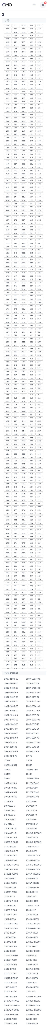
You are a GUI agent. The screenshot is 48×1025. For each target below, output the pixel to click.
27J (23, 144)
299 (15, 101)
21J (15, 171)
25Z (31, 345)
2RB (39, 526)
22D (31, 421)
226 (23, 95)
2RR (7, 540)
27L (15, 414)
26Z (23, 388)
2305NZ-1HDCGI (33, 928)
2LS (7, 78)
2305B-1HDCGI (10, 946)
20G (7, 223)
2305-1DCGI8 (10, 887)
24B (31, 138)
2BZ (39, 606)
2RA (31, 526)
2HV (23, 329)
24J (15, 292)
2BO (23, 602)
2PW (31, 510)
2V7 (31, 82)
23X (39, 619)
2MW (15, 434)
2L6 (31, 391)
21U (23, 576)
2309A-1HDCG (10, 992)
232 (31, 101)
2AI (39, 470)
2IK (31, 335)
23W (23, 210)
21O (39, 573)
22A (31, 151)
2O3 (31, 490)
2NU (23, 487)
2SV (23, 309)
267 (8, 164)
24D (31, 457)
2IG (23, 335)
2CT (31, 240)
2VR (15, 227)
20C (31, 187)
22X (39, 589)
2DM (39, 180)
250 (23, 58)
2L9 (15, 395)
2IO (15, 55)
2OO (15, 497)
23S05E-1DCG (32, 901)
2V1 (31, 250)
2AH (31, 470)
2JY (15, 358)
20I (15, 118)
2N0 (7, 437)
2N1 (8, 49)
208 (7, 25)
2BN (7, 451)
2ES (7, 292)
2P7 (23, 500)
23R (31, 619)
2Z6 (7, 454)
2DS (31, 550)
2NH (39, 256)
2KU (15, 286)
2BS (7, 606)
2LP (7, 138)
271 (39, 121)
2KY (31, 286)
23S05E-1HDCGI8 (33, 1010)
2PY (7, 513)
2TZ (15, 665)
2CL (15, 151)
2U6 (31, 668)
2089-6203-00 (33, 679)
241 (39, 105)
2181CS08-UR (32, 824)
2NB (15, 477)
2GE (23, 556)
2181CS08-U (31, 801)
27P (15, 240)
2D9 (7, 559)
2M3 (7, 82)
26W (23, 352)
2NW (39, 487)
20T (7, 207)
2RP (31, 536)
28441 (7, 779)
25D (23, 286)
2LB (31, 279)
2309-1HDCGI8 (32, 1014)
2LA (31, 167)
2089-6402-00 (11, 688)
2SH (7, 579)
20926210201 (32, 788)
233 (7, 131)
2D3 (23, 263)
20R (23, 283)
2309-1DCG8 (10, 847)
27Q (7, 421)
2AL (23, 147)
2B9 (31, 197)
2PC (23, 68)
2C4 (39, 273)
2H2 (31, 194)
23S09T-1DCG (10, 960)
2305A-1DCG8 (32, 838)
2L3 (7, 391)
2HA (7, 319)
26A (15, 375)
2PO (39, 240)
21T (31, 203)
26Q (23, 381)
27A (39, 263)
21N (31, 573)
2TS (15, 662)
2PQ (7, 510)
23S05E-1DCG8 (11, 874)
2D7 (31, 233)
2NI (23, 480)
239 (15, 95)
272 (39, 35)
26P (23, 128)
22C (39, 260)
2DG (23, 629)
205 (31, 98)
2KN (15, 372)
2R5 (31, 174)
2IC (31, 62)
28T (7, 444)
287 (7, 98)
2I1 (31, 332)
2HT (7, 329)
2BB (39, 550)
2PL (23, 154)
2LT (31, 401)
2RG (39, 530)
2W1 (23, 75)
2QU (7, 553)
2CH (7, 612)
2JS (39, 286)
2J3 (7, 342)
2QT (15, 299)
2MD (7, 411)
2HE (23, 319)
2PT (23, 223)
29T (23, 464)
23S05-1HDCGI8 (11, 842)
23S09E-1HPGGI (33, 924)
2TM (15, 556)
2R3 (23, 523)
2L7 (39, 391)
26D (31, 375)
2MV (7, 434)
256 (7, 58)
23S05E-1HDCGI (33, 942)
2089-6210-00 (32, 697)
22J (15, 144)
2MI (31, 414)
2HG (39, 319)
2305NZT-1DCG (33, 906)
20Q (23, 253)
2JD (39, 345)
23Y (7, 622)
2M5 (7, 85)
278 (7, 144)
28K (39, 114)
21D (39, 569)
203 (7, 95)
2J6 (31, 342)
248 (39, 95)
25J (7, 141)
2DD (23, 65)
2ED (15, 45)
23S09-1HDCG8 (33, 1005)
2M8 (31, 85)
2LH (39, 128)
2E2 (7, 306)
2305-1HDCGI (10, 933)
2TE (7, 655)
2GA (39, 559)
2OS (23, 497)
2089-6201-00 (32, 683)
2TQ (39, 658)
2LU (39, 401)
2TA (31, 652)
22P (39, 190)
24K (23, 45)
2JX (7, 358)
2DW (31, 635)
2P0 (39, 230)
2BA (39, 596)
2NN (15, 484)
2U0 (23, 665)
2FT (7, 220)
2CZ (15, 88)
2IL (39, 335)
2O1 (23, 490)
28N (23, 441)
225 (7, 121)
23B (39, 141)
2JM (31, 352)
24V (31, 42)
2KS (39, 372)
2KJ (31, 368)
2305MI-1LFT (10, 878)
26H (15, 378)
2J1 (23, 302)
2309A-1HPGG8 (11, 978)
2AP (7, 230)
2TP (23, 177)
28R (23, 167)
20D (31, 236)
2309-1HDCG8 (32, 978)
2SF (23, 609)
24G (23, 457)
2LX (15, 405)
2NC (23, 477)
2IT (16, 339)
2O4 (39, 490)
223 (31, 108)
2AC (15, 210)
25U (39, 177)
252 (15, 32)
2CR (15, 250)
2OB (23, 494)
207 (15, 138)
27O (31, 418)
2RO (23, 536)
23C (39, 164)
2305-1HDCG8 (10, 838)
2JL (15, 352)
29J (23, 461)
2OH (39, 494)
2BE (15, 599)
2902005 (8, 801)
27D (23, 408)
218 (15, 29)
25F (7, 55)
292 (31, 114)
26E (31, 147)
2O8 (15, 494)
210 (39, 101)
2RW (39, 540)
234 (23, 118)
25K (31, 45)
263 (7, 134)
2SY (23, 645)
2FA (7, 147)
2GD (15, 289)
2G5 (39, 289)
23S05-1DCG (31, 960)
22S (23, 164)
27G (39, 408)
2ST (39, 62)
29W (7, 467)
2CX (39, 622)
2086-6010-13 (10, 742)
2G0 (39, 296)
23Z (7, 190)
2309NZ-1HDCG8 (11, 1010)
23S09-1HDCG (10, 965)
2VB (39, 246)
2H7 (23, 316)
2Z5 (15, 263)
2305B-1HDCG (32, 878)
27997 (7, 760)
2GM (23, 256)
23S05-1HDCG (10, 910)
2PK (15, 507)
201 (8, 35)
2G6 (39, 279)
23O (15, 619)
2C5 (31, 269)
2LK (31, 398)
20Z (31, 569)
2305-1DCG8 (31, 851)
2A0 (39, 82)
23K (39, 68)
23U (31, 563)
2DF (15, 213)
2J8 (7, 345)
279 (15, 25)
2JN (39, 352)
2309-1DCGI (31, 955)
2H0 (39, 457)
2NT (7, 180)
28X (31, 444)
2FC (15, 220)
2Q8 (15, 517)
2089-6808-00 (33, 706)
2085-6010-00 (32, 729)
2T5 (23, 648)
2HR (31, 325)
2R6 (39, 523)
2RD (15, 530)
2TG (23, 655)
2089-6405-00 (11, 706)
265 (39, 118)
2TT (23, 230)
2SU (15, 645)
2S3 (15, 546)
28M (23, 114)
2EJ (7, 642)
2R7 (7, 526)
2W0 (31, 75)
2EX (39, 154)
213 (39, 111)
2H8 (31, 316)
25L (7, 42)
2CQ (23, 622)
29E (31, 144)
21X (15, 579)
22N (15, 586)
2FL (23, 582)
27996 (29, 760)
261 (23, 131)
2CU (15, 260)
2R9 (23, 526)
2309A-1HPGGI (32, 987)
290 (7, 29)
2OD (31, 494)
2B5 (39, 299)
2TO (23, 658)
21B (31, 177)
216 (23, 29)
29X (15, 467)
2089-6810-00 (32, 715)
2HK (23, 322)
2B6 (23, 276)
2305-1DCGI (9, 897)
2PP (39, 507)
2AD (7, 470)
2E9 (31, 642)
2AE (15, 470)
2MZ (39, 434)
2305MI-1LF (31, 910)
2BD (7, 599)
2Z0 (31, 263)
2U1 (31, 665)
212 (8, 114)
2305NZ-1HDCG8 (11, 865)
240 (23, 35)
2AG (23, 470)
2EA (39, 642)
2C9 (39, 418)
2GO (23, 227)
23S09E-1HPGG (11, 924)
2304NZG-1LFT (32, 847)
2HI (15, 243)
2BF (23, 599)
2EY (31, 474)
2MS (15, 431)
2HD (39, 200)
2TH (31, 655)
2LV (7, 405)
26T (39, 381)
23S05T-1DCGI (10, 892)
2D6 (23, 266)
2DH (31, 629)
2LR (23, 401)
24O (7, 279)
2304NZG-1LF (10, 942)
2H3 (23, 312)
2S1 (39, 543)
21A (8, 243)
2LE (39, 395)
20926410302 (32, 797)
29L (15, 200)
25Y (23, 190)
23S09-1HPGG (32, 887)
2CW (23, 187)
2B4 (23, 289)
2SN (31, 639)
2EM (39, 579)
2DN (23, 447)
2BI (39, 599)
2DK (15, 632)
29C (23, 203)
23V (15, 553)
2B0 (39, 269)
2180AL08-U (9, 810)
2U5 (23, 668)
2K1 (39, 243)
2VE (23, 213)
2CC (7, 566)
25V (39, 283)
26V (23, 385)
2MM (39, 421)
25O (31, 312)
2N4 (31, 52)
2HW (31, 329)
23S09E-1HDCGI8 (33, 865)
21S (15, 194)
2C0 (7, 266)
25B (31, 190)
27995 (29, 756)
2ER (15, 451)
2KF (39, 365)
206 (39, 45)
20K (39, 52)
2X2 (31, 625)
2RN (15, 536)
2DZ (23, 639)
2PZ (15, 513)
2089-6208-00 (11, 679)
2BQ (39, 602)
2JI (39, 348)
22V (7, 589)
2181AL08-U (31, 806)
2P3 (39, 292)
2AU (39, 592)
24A (31, 39)
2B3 (7, 240)
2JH (31, 348)
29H (15, 461)
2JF (15, 348)
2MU (39, 431)
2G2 (7, 302)
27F (31, 408)
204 (15, 111)
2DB (31, 65)
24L (39, 39)
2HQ (23, 325)
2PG (23, 503)
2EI (8, 658)
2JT (15, 355)
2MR (7, 431)
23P (23, 553)
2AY (23, 596)
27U (23, 424)
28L (31, 164)
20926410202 (10, 788)
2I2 (39, 332)
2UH (31, 292)
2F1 (23, 563)
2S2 (7, 546)
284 (39, 25)
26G (7, 174)
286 (31, 88)
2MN (23, 233)
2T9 (23, 652)
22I (8, 586)
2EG (39, 563)
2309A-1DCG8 (10, 983)
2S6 (39, 546)
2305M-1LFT (31, 983)
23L (31, 68)
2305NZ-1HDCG (11, 901)
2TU (23, 662)
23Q (23, 619)
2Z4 (39, 451)
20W (7, 569)
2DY (15, 639)
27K (23, 411)
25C (39, 42)
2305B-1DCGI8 (10, 883)
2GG (7, 200)
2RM (7, 536)
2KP (23, 372)
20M (39, 220)
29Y (23, 467)
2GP (7, 582)
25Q (15, 319)
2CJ (7, 615)
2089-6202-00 (33, 720)
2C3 (39, 266)
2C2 (23, 184)
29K (7, 236)
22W (31, 589)
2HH (7, 322)
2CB (31, 230)
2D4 (15, 256)
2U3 (23, 78)
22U (15, 566)
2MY (31, 434)
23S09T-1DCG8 (33, 860)
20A (15, 474)
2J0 (31, 339)
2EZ (15, 35)
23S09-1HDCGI (10, 974)
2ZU (31, 296)
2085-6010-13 (10, 756)
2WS (39, 625)
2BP (31, 602)
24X (15, 563)
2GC (31, 556)
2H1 (8, 312)
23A (7, 72)
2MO (39, 424)
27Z (31, 428)
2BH (31, 599)
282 (31, 58)
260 (31, 128)
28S (23, 180)
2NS (15, 487)
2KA (7, 365)
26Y (15, 388)
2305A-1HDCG (32, 933)
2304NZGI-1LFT (11, 851)
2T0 (31, 72)
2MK (23, 421)
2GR (23, 451)
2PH (31, 503)
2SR (23, 279)
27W (7, 428)
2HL (31, 322)
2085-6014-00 (32, 751)
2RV (31, 540)
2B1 (23, 161)
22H (31, 213)
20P (7, 217)
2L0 (31, 388)
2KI (23, 368)
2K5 (7, 362)
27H (15, 411)
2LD (31, 395)
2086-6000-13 (32, 738)
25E (15, 177)
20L (23, 236)
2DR (7, 635)
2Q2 (31, 513)
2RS (31, 78)
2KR (31, 372)
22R (23, 174)
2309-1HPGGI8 (10, 860)
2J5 (23, 342)
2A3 (31, 220)
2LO (15, 401)
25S (39, 157)
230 (31, 29)
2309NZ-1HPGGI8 (12, 1005)
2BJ (7, 602)
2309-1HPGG (10, 969)
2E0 (15, 283)
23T (15, 187)
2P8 (31, 500)
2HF (31, 319)
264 (15, 105)
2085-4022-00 (33, 742)
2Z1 (23, 273)
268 (7, 105)
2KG (7, 368)
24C (23, 39)
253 (7, 128)
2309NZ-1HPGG (11, 955)
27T (39, 171)
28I (15, 441)
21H (31, 180)
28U (15, 444)
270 (31, 35)
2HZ (15, 332)
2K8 (31, 362)
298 (7, 39)
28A (7, 118)
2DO (31, 632)
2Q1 (23, 513)
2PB (39, 65)
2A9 (39, 306)
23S (39, 29)
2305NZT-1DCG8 (33, 996)
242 (23, 101)
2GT (15, 629)
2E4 (15, 273)
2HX (39, 329)
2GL (15, 233)
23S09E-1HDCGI (33, 951)
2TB (23, 250)
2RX (7, 543)
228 (39, 88)
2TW (7, 184)
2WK (15, 207)
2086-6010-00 (11, 738)
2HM (31, 161)
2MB (7, 408)
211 (16, 39)
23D (15, 615)
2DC (39, 58)
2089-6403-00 (11, 720)
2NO (23, 484)
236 (23, 124)
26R (31, 381)
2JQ (23, 260)
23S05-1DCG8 (10, 996)
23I (39, 615)
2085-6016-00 (11, 751)
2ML (31, 134)
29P (39, 461)
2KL (7, 372)
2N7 (15, 58)
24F (23, 42)
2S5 (31, 546)
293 (15, 98)
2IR (8, 339)
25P (15, 131)
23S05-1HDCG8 (11, 869)
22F (31, 582)
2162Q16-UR (31, 829)
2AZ (31, 596)
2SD (31, 55)
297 (39, 134)
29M (31, 200)
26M (7, 381)
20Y (23, 569)
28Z (7, 447)
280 (23, 32)
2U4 (15, 668)
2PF (15, 503)
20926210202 (32, 792)
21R (15, 576)
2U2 (39, 665)
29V (39, 464)
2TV (31, 662)
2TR (7, 662)
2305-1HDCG (10, 906)
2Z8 (23, 454)
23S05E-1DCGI (10, 1019)
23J (15, 154)
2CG (31, 612)
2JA (23, 345)
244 (39, 151)
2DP (39, 632)
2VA (39, 553)
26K (31, 378)
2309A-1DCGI (32, 965)
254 (23, 49)
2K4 (39, 358)
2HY (7, 332)
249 (39, 124)
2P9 (39, 500)
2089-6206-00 (11, 702)
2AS (15, 141)
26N (15, 381)
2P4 (39, 497)
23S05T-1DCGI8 (33, 1001)
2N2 (39, 49)
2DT (15, 635)
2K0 (7, 157)
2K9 (39, 362)
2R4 (31, 523)
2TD (39, 652)
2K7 (23, 362)
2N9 (23, 62)
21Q (8, 576)
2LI (23, 398)
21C (8, 194)
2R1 (23, 474)
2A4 (31, 467)
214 (31, 91)
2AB (15, 134)
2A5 (15, 309)
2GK (7, 197)
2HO (7, 325)
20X (15, 569)
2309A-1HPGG (32, 937)
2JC (7, 286)
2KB (15, 124)
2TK (15, 197)
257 (7, 52)
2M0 (31, 283)
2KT (7, 375)
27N (23, 418)
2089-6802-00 (11, 724)
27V (31, 424)
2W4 (23, 625)
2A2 (31, 105)
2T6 (31, 648)
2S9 (23, 550)
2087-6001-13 (10, 747)
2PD (7, 68)
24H (39, 635)
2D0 (39, 253)
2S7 (7, 550)
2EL (31, 658)
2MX (23, 434)
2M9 (23, 82)
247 (39, 147)
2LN (15, 217)
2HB (39, 276)
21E (8, 151)
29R (15, 464)
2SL (39, 227)
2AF (31, 141)
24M (7, 246)
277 (15, 114)
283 (31, 25)
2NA (7, 477)
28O (31, 441)
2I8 (8, 335)
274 (15, 72)
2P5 (7, 500)
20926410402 (10, 797)
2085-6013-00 (32, 747)
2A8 (39, 144)
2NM (7, 484)
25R (15, 164)
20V (23, 207)
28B (31, 154)
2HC (31, 306)
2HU (15, 329)
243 (23, 111)
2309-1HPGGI (10, 919)
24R (39, 167)
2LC (23, 395)
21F (8, 177)
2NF (7, 480)
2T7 (39, 648)
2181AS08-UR (10, 833)
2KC (15, 365)
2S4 (23, 546)
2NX (7, 490)
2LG (15, 398)
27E (8, 154)
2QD (39, 517)
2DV (23, 635)
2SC (23, 55)
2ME (31, 411)
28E (31, 437)
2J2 (39, 339)
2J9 (15, 345)
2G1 (31, 184)
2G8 (31, 299)
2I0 (23, 332)
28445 (29, 774)
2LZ (31, 405)
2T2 (23, 72)
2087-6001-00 (32, 733)
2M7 (23, 85)
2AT (23, 151)
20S (31, 171)
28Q (39, 441)
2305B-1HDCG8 (33, 869)
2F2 (39, 556)
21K (15, 573)
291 (31, 32)
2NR (7, 487)
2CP (15, 174)
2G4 (31, 451)
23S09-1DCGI (32, 974)
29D (7, 457)
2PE (7, 503)
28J (39, 236)
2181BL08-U (31, 815)
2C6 (31, 276)
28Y (39, 444)
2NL (39, 480)
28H (7, 441)
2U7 (39, 668)
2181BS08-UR (10, 829)
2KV (39, 375)
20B (7, 167)
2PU (23, 510)
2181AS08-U (31, 819)
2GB (7, 563)
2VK (7, 276)
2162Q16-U (9, 824)
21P (15, 276)
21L (23, 573)
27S (7, 424)
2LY (23, 405)
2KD (23, 365)
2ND (31, 477)
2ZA (31, 207)
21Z (31, 579)
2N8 (39, 72)
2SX (15, 246)
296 (7, 108)
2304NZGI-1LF (32, 892)
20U (31, 431)
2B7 (23, 240)
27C (31, 246)
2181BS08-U (9, 819)
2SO (39, 639)
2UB (31, 566)
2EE (39, 645)
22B (39, 213)
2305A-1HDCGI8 (33, 874)
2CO (15, 622)
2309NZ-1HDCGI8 (33, 833)
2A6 (39, 467)
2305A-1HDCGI (10, 915)
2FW (7, 629)
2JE (7, 348)
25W (23, 246)
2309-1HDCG (10, 951)
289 (31, 131)
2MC (15, 302)
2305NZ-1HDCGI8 (33, 842)
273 (15, 85)
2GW (15, 582)
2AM (31, 124)
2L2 (7, 299)
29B (39, 454)
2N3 (15, 52)
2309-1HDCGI (32, 1023)
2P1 (8, 203)
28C (15, 147)
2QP (23, 296)
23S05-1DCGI (32, 915)
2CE (15, 612)
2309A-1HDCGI (32, 919)
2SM (31, 223)
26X (7, 388)
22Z (15, 592)
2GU (15, 642)
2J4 (15, 342)
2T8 (15, 652)
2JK (7, 352)
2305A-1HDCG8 (33, 856)
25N (15, 279)
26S (15, 223)
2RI (15, 533)
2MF (39, 411)
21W (39, 576)
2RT (15, 540)
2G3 (31, 289)
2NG (15, 480)
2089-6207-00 (33, 711)
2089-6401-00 (11, 692)
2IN (39, 217)
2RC (7, 530)
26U (7, 385)
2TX (39, 662)
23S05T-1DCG (32, 946)
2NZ (7, 289)
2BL (31, 559)
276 (8, 161)
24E (7, 187)
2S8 (15, 550)
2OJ (7, 497)
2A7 (15, 180)
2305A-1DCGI (10, 937)
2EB (31, 227)
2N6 (15, 49)
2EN (31, 447)
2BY (31, 606)
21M (15, 418)
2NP (31, 484)
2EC (7, 645)
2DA (15, 65)
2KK (39, 368)
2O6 (7, 494)
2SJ (7, 88)
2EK (23, 243)
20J (23, 141)
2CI (39, 612)
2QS (39, 520)
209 (23, 25)
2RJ (23, 533)
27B (15, 408)
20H (15, 184)
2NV (31, 487)
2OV (31, 497)
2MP (39, 302)
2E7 (23, 642)
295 (39, 138)
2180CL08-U (9, 815)
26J (23, 378)
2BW (23, 606)
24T (31, 266)
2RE (23, 530)
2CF (23, 612)
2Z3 (7, 296)
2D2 (7, 256)
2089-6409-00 (11, 697)
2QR (31, 520)
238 (15, 203)
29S (39, 210)
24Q (15, 253)
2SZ (31, 645)
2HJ (15, 322)
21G (7, 573)
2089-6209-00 (33, 692)
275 (39, 32)
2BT (7, 227)
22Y (7, 592)
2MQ (39, 428)
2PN (31, 507)
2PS (39, 75)
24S (39, 194)
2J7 (39, 342)
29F (15, 190)
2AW (15, 596)
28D (23, 437)
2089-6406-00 (11, 683)
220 (31, 95)
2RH (7, 533)
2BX (7, 250)
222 (15, 121)
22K (15, 424)
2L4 (15, 391)
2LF (7, 398)
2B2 (7, 253)
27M (39, 414)
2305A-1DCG (31, 897)
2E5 (23, 306)
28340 (29, 765)
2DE (39, 161)
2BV (15, 606)
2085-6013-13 (32, 724)
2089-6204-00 (11, 711)
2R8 (15, 526)
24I (31, 302)
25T (39, 197)
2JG (23, 348)
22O (23, 586)
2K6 (15, 362)
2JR (7, 355)
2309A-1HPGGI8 (11, 1014)
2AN (15, 589)
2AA (23, 134)
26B (23, 375)
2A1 (8, 213)
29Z (39, 223)
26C (31, 210)
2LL (39, 398)
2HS (39, 325)
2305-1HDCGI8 (10, 856)
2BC (7, 260)
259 (39, 187)
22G (39, 582)
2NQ (39, 484)
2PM (23, 507)
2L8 (7, 395)
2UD (23, 292)
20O (39, 566)
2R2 (15, 523)
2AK (15, 108)
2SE (15, 167)
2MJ (7, 418)
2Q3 (39, 513)
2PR (15, 510)
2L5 (23, 391)
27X (15, 428)
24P (23, 108)
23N (7, 619)
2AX (39, 174)
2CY (7, 625)
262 (31, 118)
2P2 (39, 233)
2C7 (7, 609)
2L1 (39, 388)
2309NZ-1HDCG (33, 969)
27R (15, 421)
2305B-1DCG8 (10, 1023)
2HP (15, 325)
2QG (15, 520)
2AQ (23, 592)
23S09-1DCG (31, 1019)
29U (31, 464)
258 (7, 210)
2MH (23, 414)
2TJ (39, 655)
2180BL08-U (9, 806)
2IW (23, 339)
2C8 (7, 269)
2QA (23, 517)
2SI (39, 609)
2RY (15, 543)
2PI (39, 503)
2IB (15, 335)
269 (23, 200)
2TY (7, 665)
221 (15, 91)
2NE (39, 477)
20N (15, 266)
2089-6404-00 (33, 702)
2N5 (31, 49)
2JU (23, 355)
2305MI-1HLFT (10, 987)
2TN (15, 658)
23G (31, 615)
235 (39, 131)
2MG (7, 414)
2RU (23, 540)
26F (7, 378)
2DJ (7, 632)
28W (15, 236)
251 (8, 32)
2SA (39, 55)
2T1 (15, 78)
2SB (7, 65)
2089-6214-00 (11, 715)
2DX (7, 639)
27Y (23, 428)
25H (15, 306)
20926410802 (32, 779)
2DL (23, 632)
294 (39, 91)
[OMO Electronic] (7, 5)
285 (15, 62)
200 (39, 98)
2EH (7, 652)
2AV (7, 596)
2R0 (7, 523)
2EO (7, 668)
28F (23, 220)
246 (7, 111)
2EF (7, 648)
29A (31, 454)
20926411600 (10, 783)
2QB (31, 517)
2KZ (39, 385)
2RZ (23, 543)
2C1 (8, 233)
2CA (15, 609)
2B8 (7, 283)
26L (39, 378)
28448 (7, 774)
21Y (23, 579)
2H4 (39, 312)
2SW (15, 161)
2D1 (31, 157)
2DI (39, 629)
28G (39, 437)
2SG (31, 609)
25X (31, 217)
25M (15, 312)
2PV (15, 296)
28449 (7, 770)
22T (39, 586)
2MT (23, 217)
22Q (31, 586)
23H (23, 566)
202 (23, 88)
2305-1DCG (31, 992)
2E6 (15, 447)
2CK (23, 615)
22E (39, 250)
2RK (31, 533)
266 (23, 121)
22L (15, 457)
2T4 (15, 648)
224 (7, 124)
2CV (31, 622)
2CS (39, 184)
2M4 (15, 82)
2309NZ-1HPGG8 (11, 1001)
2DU (23, 197)
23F (15, 157)
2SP (15, 230)
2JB (23, 269)
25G (7, 263)
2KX (31, 385)
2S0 (31, 543)
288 (23, 91)
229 (31, 111)
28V (23, 444)
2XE (31, 253)
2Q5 (7, 517)
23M (23, 431)
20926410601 (32, 770)
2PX (39, 510)
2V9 (7, 556)
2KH (15, 368)
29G (7, 461)
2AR (31, 592)
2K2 (23, 358)
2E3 (23, 299)
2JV (31, 355)
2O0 (15, 490)
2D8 (15, 269)
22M (31, 553)
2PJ (7, 507)
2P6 (15, 500)
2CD (31, 309)
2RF (31, 530)
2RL (39, 533)
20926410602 (32, 783)
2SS (7, 45)
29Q (7, 464)
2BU (7, 273)
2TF (15, 655)
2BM (15, 602)
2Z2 (31, 260)
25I (15, 437)
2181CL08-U (31, 810)
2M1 (7, 75)
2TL (23, 157)
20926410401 (10, 792)
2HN (39, 322)
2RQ (39, 536)
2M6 (39, 85)
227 (23, 105)
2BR (39, 203)
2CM (39, 207)
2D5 (31, 256)
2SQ (31, 243)
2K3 (31, 358)
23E (7, 171)
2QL (23, 520)
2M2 (15, 75)
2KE (31, 365)
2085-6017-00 (11, 729)
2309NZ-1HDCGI (11, 928)
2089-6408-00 (33, 688)
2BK (23, 559)
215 (39, 108)
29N (31, 461)
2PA (15, 68)
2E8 (15, 454)
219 (8, 91)
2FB (39, 474)
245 (15, 128)
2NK (31, 480)
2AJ (7, 474)
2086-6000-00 (11, 733)
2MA (39, 405)
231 (8, 101)
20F (23, 194)
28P (39, 309)
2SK (39, 78)
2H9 (39, 316)
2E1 (31, 273)
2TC (7, 309)
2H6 (15, 316)
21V (31, 576)
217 (23, 98)
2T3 (15, 625)
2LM (7, 401)
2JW (39, 355)
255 (31, 121)
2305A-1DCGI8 (32, 883)
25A (15, 42)
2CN (39, 447)
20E (23, 171)
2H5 (7, 316)
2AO (23, 589)
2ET (15, 559)
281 (8, 62)
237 (23, 138)
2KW (15, 385)
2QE (7, 520)
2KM (23, 52)
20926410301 (10, 765)
